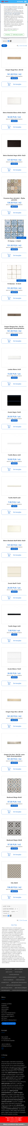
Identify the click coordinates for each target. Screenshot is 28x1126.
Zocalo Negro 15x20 (14, 412)
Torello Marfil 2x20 (14, 498)
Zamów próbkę (21, 237)
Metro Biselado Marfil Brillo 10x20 (14, 540)
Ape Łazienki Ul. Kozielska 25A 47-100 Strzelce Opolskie (8, 1038)
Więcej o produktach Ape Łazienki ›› (14, 1124)
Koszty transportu (7, 1014)
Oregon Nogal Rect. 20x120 (14, 70)
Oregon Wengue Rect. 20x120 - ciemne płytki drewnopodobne (14, 327)
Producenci (5, 1007)
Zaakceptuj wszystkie (18, 34)
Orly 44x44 (14, 883)
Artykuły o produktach (9, 1020)
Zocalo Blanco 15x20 (14, 669)
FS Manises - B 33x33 (14, 284)
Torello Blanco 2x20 (14, 455)
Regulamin (4, 1009)
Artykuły (4, 1018)
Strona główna (6, 1004)
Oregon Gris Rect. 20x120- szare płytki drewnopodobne (14, 755)
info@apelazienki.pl (6, 1046)
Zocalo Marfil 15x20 (14, 583)
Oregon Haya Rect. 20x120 (14, 712)
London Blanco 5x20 (14, 369)
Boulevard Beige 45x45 (14, 797)
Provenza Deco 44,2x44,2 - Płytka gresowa (14, 199)
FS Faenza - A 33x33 (14, 241)
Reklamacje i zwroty (7, 1016)
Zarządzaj (7, 34)
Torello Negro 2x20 (14, 626)
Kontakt (4, 1011)
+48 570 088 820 (5, 1044)
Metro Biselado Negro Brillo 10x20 (14, 155)
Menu (6, 1)
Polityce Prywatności (12, 30)
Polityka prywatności (8, 1013)
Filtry (4, 45)
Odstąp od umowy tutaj (9, 1023)
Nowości (4, 1005)
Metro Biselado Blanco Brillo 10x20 (14, 112)
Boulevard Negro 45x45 (14, 840)
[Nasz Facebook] (2, 1048)
